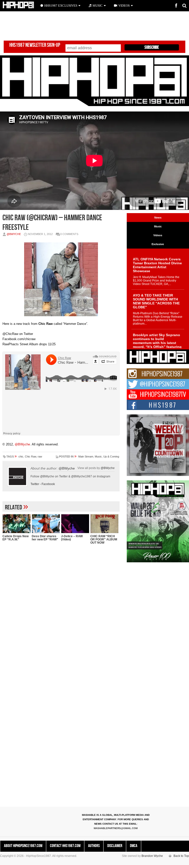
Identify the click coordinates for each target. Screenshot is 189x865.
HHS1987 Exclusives (60, 5)
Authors (94, 845)
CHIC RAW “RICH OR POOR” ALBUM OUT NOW (103, 539)
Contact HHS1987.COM (65, 845)
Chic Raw (30, 456)
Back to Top (181, 856)
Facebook (48, 484)
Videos (124, 5)
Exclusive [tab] (158, 244)
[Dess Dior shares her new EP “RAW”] (46, 523)
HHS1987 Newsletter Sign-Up (34, 45)
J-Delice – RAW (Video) (72, 538)
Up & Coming (111, 456)
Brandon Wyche (152, 856)
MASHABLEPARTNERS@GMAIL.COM (116, 828)
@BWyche (14, 234)
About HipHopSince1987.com (23, 845)
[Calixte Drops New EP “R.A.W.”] (16, 523)
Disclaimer (114, 845)
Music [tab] (158, 226)
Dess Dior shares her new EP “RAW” (45, 538)
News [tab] (157, 217)
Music (98, 456)
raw (40, 456)
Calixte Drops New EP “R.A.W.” (15, 538)
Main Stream (85, 456)
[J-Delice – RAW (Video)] (75, 523)
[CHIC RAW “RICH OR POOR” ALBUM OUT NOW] (104, 523)
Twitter (35, 484)
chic (20, 456)
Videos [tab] (157, 235)
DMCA (133, 845)
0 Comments (69, 234)
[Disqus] (61, 611)
